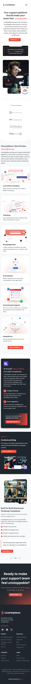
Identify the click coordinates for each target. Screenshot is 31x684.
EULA (18, 656)
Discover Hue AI (12, 422)
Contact (3, 656)
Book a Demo (14, 595)
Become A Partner (6, 640)
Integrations (20, 648)
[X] (11, 630)
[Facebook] (2, 630)
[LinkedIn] (7, 630)
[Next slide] (19, 558)
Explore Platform (14, 347)
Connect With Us (8, 451)
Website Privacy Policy (23, 661)
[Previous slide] (11, 558)
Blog (17, 643)
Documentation (21, 645)
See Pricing (6, 552)
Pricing (3, 647)
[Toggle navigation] (26, 5)
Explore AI (13, 40)
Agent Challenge (21, 638)
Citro (20, 680)
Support (3, 659)
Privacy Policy (20, 659)
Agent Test (19, 640)
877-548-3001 (4, 626)
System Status (5, 661)
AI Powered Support (7, 638)
